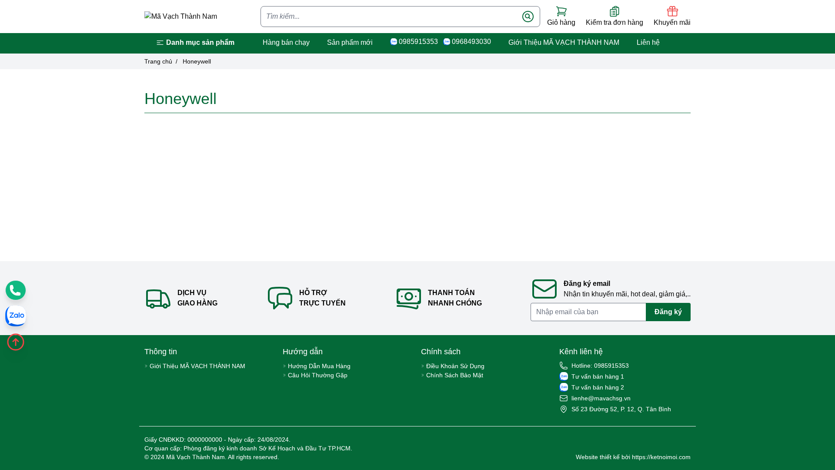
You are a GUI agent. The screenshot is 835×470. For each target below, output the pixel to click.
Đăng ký (668, 312)
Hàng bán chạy (286, 42)
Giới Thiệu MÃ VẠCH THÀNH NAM (563, 42)
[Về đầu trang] (15, 342)
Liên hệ (648, 42)
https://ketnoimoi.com (661, 456)
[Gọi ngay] (15, 290)
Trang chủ (158, 61)
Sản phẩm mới (350, 42)
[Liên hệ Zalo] (15, 316)
